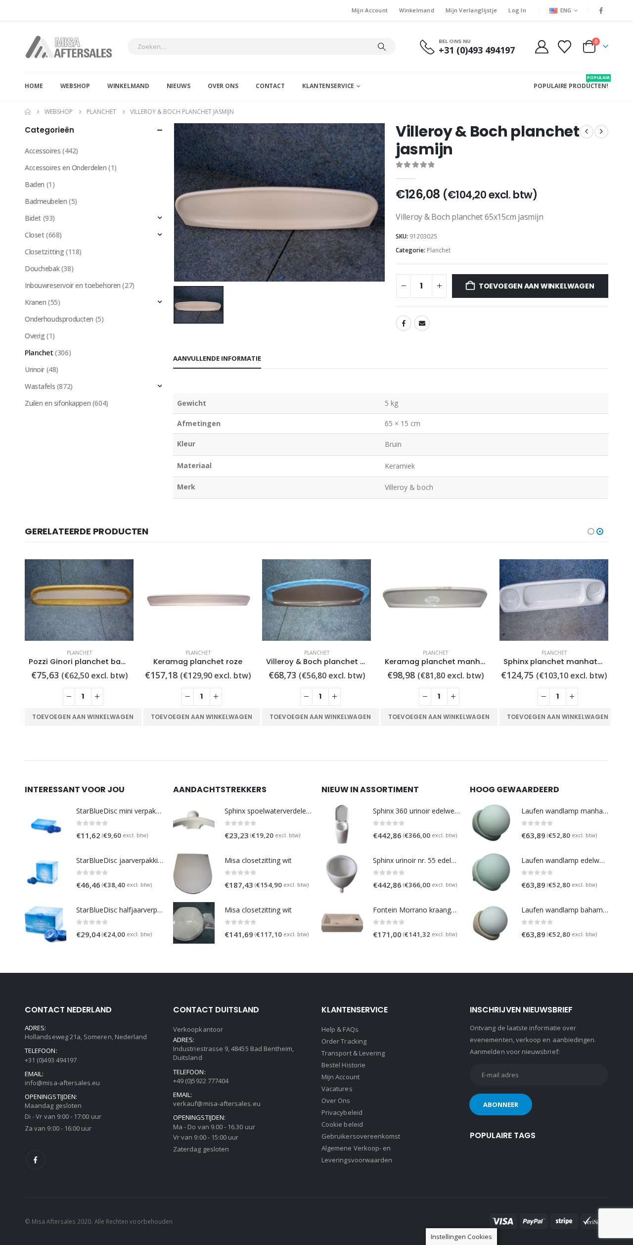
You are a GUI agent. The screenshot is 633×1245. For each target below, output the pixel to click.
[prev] (586, 132)
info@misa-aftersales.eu (62, 1082)
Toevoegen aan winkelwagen (536, 286)
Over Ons (223, 86)
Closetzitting (44, 251)
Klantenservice (328, 86)
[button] (591, 531)
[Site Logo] (73, 46)
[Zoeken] (382, 46)
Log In (517, 10)
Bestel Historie (343, 1064)
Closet (34, 234)
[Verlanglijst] (565, 46)
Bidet (33, 218)
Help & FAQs (340, 1029)
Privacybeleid (341, 1112)
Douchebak (42, 268)
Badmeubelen (46, 201)
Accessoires (42, 150)
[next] (601, 132)
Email (422, 323)
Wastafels (40, 386)
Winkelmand (416, 10)
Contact (270, 86)
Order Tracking (343, 1041)
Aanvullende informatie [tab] (217, 358)
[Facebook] (601, 10)
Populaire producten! (571, 82)
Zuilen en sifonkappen (57, 403)
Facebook (403, 323)
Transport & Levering (353, 1053)
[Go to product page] (79, 600)
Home (34, 86)
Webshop (75, 86)
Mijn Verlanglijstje (471, 10)
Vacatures (337, 1088)
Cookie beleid (342, 1124)
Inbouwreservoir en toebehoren (73, 285)
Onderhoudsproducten (59, 319)
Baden (35, 184)
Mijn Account (370, 10)
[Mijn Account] (541, 46)
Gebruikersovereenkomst (360, 1136)
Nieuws (178, 86)
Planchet (439, 250)
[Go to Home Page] (28, 112)
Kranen (35, 302)
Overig (35, 335)
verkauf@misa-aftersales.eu (217, 1103)
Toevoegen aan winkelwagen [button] (83, 717)
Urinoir (35, 369)
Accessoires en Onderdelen (66, 167)
